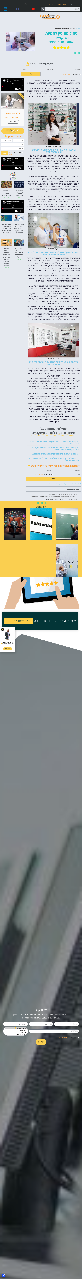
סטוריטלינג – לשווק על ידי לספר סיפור (19, 193)
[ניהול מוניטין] (16, 1030)
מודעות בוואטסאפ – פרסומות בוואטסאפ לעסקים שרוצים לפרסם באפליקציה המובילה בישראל (6, 257)
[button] (8, 16)
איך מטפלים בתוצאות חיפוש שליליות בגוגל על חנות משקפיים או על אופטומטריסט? (54, 459)
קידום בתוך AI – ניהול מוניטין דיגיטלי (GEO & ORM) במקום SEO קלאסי (19, 228)
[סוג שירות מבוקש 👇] (16, 1028)
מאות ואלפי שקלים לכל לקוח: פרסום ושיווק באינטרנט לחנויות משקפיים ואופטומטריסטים (53, 497)
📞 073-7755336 (21, 4)
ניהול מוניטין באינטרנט (66, 484)
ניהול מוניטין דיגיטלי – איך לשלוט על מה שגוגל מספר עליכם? (19, 252)
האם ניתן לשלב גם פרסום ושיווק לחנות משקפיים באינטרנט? (55, 454)
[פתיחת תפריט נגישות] (3, 1275)
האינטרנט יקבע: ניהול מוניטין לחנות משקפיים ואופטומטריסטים (62, 494)
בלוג (76, 28)
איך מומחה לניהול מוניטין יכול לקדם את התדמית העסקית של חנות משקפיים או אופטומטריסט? (55, 448)
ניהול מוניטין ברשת (54, 484)
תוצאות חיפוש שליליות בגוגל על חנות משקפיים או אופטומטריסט (61, 499)
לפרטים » (19, 197)
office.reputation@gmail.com (59, 4)
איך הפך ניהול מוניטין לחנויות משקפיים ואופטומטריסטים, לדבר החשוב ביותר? (54, 442)
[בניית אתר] (16, 1032)
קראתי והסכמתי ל (71, 74)
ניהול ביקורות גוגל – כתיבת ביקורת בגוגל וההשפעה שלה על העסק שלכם (6, 228)
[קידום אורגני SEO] (16, 1034)
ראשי (79, 28)
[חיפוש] (43, 9)
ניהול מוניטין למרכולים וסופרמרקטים (6, 193)
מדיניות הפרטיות (66, 74)
